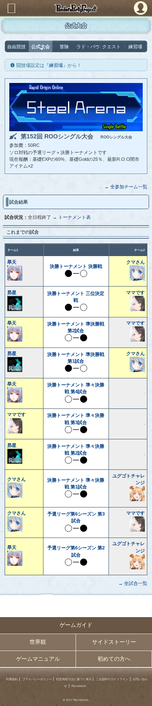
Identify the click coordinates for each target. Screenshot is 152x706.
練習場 (135, 46)
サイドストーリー (114, 642)
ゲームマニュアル (38, 659)
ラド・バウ (88, 46)
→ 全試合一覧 (132, 583)
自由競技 (16, 46)
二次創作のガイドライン (112, 679)
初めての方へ (114, 659)
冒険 (64, 46)
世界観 (38, 642)
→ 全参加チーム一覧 (125, 186)
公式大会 (40, 46)
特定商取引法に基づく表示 (74, 679)
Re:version (78, 686)
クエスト (111, 46)
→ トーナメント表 (71, 217)
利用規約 (12, 679)
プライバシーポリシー (37, 679)
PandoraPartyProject (75, 8)
